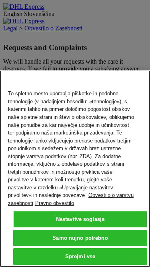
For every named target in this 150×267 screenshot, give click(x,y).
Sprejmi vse (80, 256)
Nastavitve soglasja (80, 219)
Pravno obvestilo (54, 203)
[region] (75, 168)
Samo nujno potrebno (80, 238)
